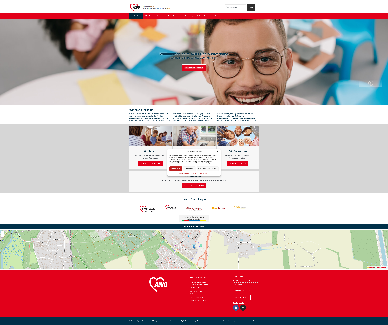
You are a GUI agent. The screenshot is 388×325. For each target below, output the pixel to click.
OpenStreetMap (381, 267)
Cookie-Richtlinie (184, 173)
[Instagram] (243, 308)
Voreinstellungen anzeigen (207, 169)
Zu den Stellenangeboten (194, 185)
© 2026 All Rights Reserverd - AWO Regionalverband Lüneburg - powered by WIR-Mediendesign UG (164, 321)
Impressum (206, 173)
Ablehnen (189, 169)
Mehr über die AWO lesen (150, 163)
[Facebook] (236, 308)
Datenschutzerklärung (196, 173)
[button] (218, 152)
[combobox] (235, 7)
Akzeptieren (175, 169)
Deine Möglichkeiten (238, 163)
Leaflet (371, 267)
